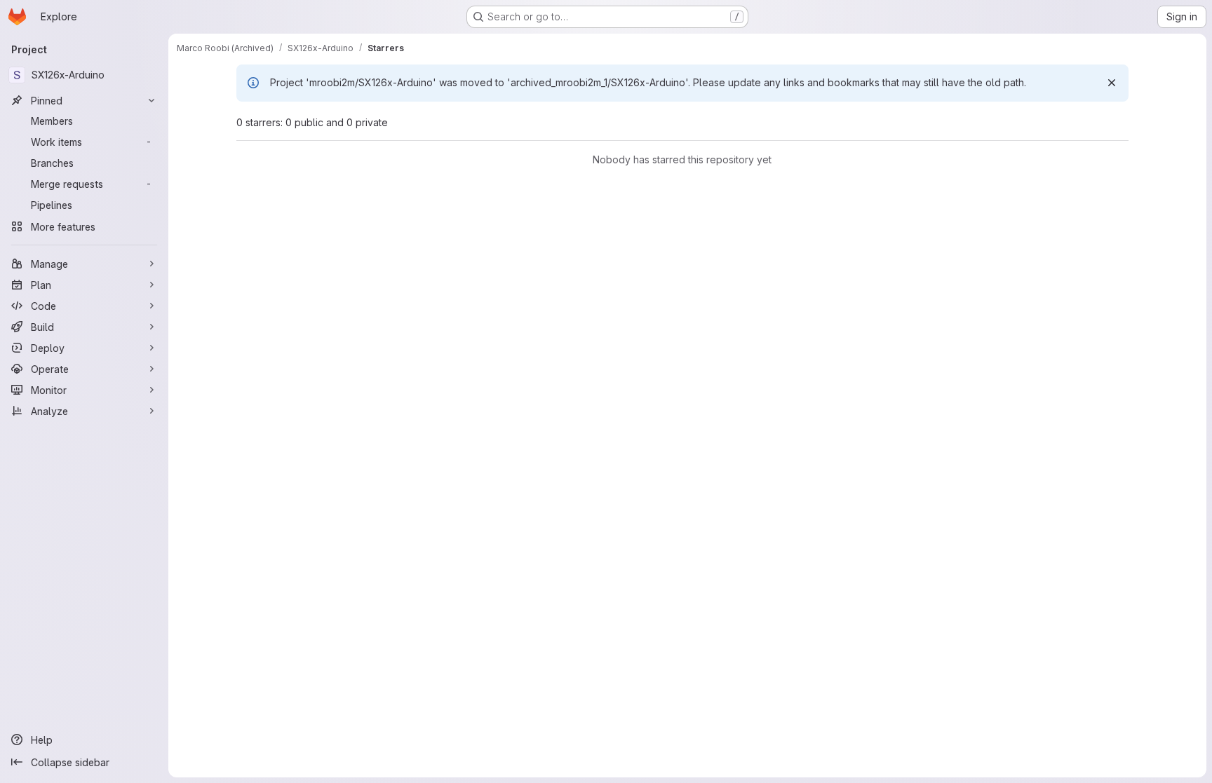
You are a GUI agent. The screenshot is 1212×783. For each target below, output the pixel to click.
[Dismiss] (1111, 82)
